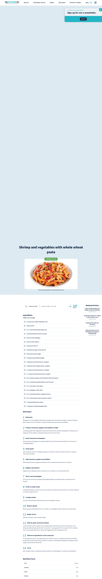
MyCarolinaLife (12, 2)
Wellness (62, 2)
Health (26, 2)
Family (52, 2)
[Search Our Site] (95, 2)
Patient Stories (75, 2)
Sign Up (83, 19)
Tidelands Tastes (39, 2)
